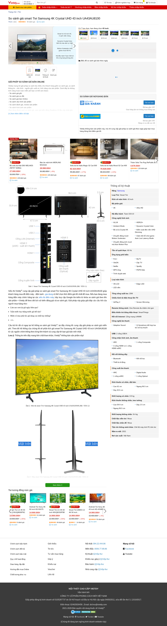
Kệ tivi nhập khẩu (118, 7)
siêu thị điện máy (46, 297)
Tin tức (109, 3)
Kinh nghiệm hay (123, 3)
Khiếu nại (52, 564)
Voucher (51, 569)
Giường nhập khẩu (83, 7)
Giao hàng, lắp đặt (17, 564)
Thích (10, 22)
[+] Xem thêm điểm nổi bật (18, 114)
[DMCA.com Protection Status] (88, 612)
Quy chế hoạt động (17, 559)
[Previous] (10, 45)
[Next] (74, 45)
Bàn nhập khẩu (101, 7)
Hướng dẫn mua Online (19, 569)
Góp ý (50, 559)
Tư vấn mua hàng (55, 554)
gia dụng (49, 294)
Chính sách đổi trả (17, 549)
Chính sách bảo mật (18, 554)
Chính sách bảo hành (18, 544)
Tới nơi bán (149, 103)
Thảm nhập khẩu (136, 7)
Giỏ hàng (139, 2)
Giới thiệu (52, 544)
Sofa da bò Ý (66, 7)
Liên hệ (51, 574)
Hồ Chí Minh (89, 44)
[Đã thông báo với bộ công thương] (76, 612)
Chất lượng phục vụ (18, 574)
